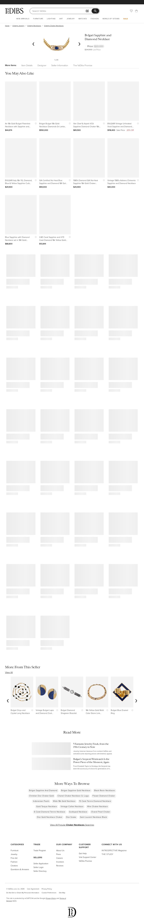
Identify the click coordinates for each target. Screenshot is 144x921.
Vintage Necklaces (34, 25)
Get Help (83, 853)
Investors (60, 861)
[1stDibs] (14, 11)
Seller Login (38, 867)
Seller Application (40, 863)
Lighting (51, 18)
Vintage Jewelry (18, 25)
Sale (125, 18)
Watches (82, 18)
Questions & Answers (20, 869)
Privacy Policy (47, 889)
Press (58, 854)
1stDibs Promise (85, 861)
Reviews (59, 865)
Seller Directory (40, 871)
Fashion (95, 18)
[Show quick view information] (35, 123)
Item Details (26, 65)
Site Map (62, 892)
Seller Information (59, 65)
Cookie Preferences (49, 892)
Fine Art (14, 858)
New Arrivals (22, 18)
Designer (42, 65)
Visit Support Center (87, 857)
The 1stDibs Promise (82, 65)
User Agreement (33, 889)
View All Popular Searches (72, 824)
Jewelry (71, 18)
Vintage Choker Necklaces (54, 25)
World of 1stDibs (111, 18)
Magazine (114, 850)
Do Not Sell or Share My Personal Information (22, 892)
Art (61, 18)
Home (7, 25)
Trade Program (39, 850)
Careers (59, 858)
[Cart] (136, 11)
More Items (10, 65)
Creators (14, 865)
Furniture (38, 18)
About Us (60, 850)
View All (9, 672)
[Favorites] (131, 11)
